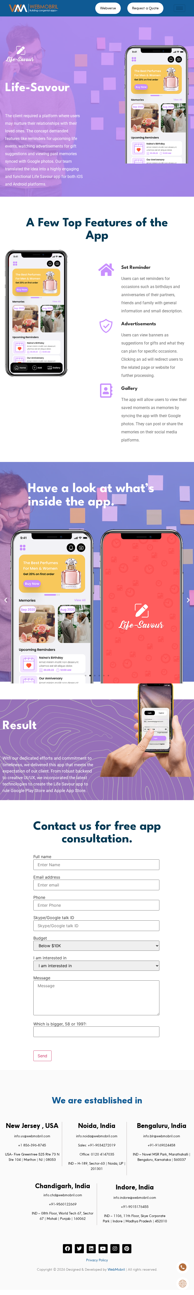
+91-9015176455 (135, 1206)
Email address (46, 877)
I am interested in (49, 958)
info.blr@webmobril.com (161, 1136)
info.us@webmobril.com (32, 1136)
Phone (39, 897)
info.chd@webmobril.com (62, 1195)
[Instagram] (114, 1248)
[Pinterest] (126, 1248)
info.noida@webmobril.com (96, 1136)
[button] (6, 600)
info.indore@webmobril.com (134, 1197)
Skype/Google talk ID (53, 918)
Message (41, 978)
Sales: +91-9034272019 (96, 1145)
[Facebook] (67, 1248)
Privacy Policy (97, 1260)
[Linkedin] (91, 1248)
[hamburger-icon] (179, 8)
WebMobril (116, 1269)
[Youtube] (103, 1248)
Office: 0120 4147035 (97, 1154)
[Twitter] (79, 1248)
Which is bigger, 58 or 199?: (59, 1024)
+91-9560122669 (63, 1204)
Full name (42, 857)
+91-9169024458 (161, 1145)
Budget (40, 938)
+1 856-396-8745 (32, 1145)
